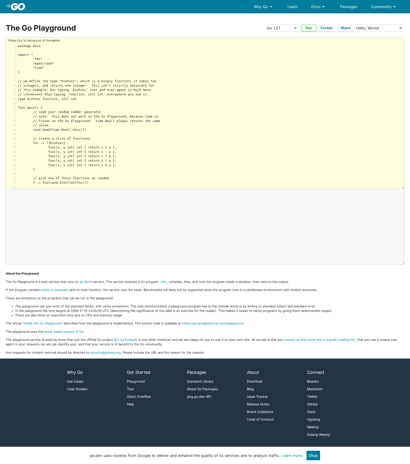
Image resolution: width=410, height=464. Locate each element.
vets (163, 282)
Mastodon (314, 389)
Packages (348, 6)
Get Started (138, 372)
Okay (313, 455)
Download (254, 381)
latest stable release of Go (64, 331)
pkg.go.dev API (199, 396)
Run (309, 28)
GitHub (312, 404)
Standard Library (200, 381)
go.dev (84, 282)
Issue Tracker (257, 396)
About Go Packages (202, 389)
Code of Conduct (260, 419)
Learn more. (292, 455)
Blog (250, 389)
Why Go (264, 6)
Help (130, 404)
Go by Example (126, 340)
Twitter (312, 396)
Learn (293, 6)
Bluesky (313, 381)
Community (384, 6)
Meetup (313, 427)
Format (326, 28)
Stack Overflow (139, 396)
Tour (130, 389)
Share (345, 28)
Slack (311, 412)
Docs (318, 6)
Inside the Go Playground (42, 323)
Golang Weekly (318, 434)
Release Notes (258, 404)
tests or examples (55, 290)
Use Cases (75, 381)
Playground (136, 381)
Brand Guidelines (260, 412)
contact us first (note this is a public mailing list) (319, 340)
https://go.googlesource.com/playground (212, 323)
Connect (315, 372)
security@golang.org (105, 352)
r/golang (313, 419)
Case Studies (77, 389)
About (253, 372)
